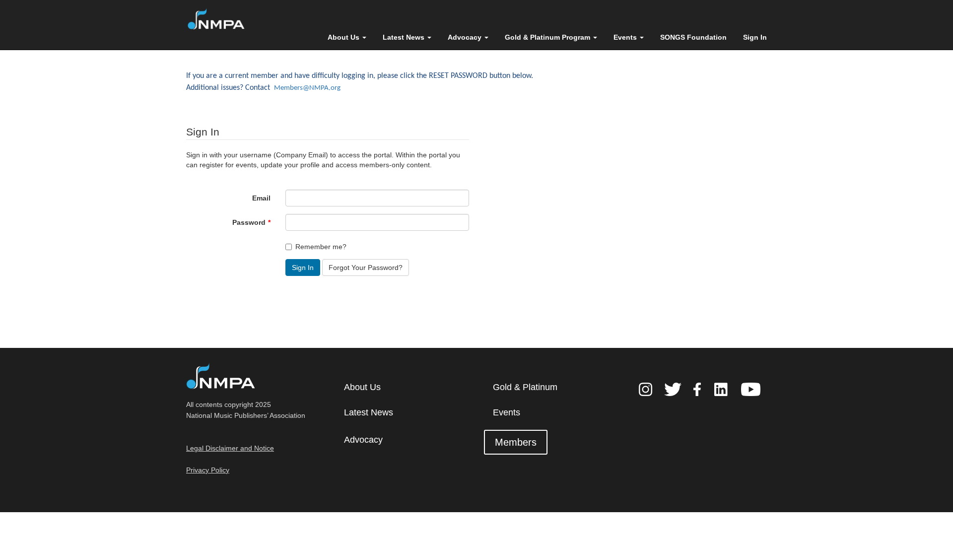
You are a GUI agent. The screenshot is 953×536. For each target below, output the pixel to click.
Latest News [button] (404, 37)
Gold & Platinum (525, 387)
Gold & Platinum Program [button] (548, 37)
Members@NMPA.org (307, 88)
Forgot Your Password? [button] (366, 267)
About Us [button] (344, 37)
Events (506, 412)
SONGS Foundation (693, 37)
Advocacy (363, 440)
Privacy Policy (207, 470)
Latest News (368, 412)
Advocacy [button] (465, 37)
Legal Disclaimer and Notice (230, 448)
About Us (362, 387)
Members (516, 442)
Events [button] (626, 37)
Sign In (755, 37)
